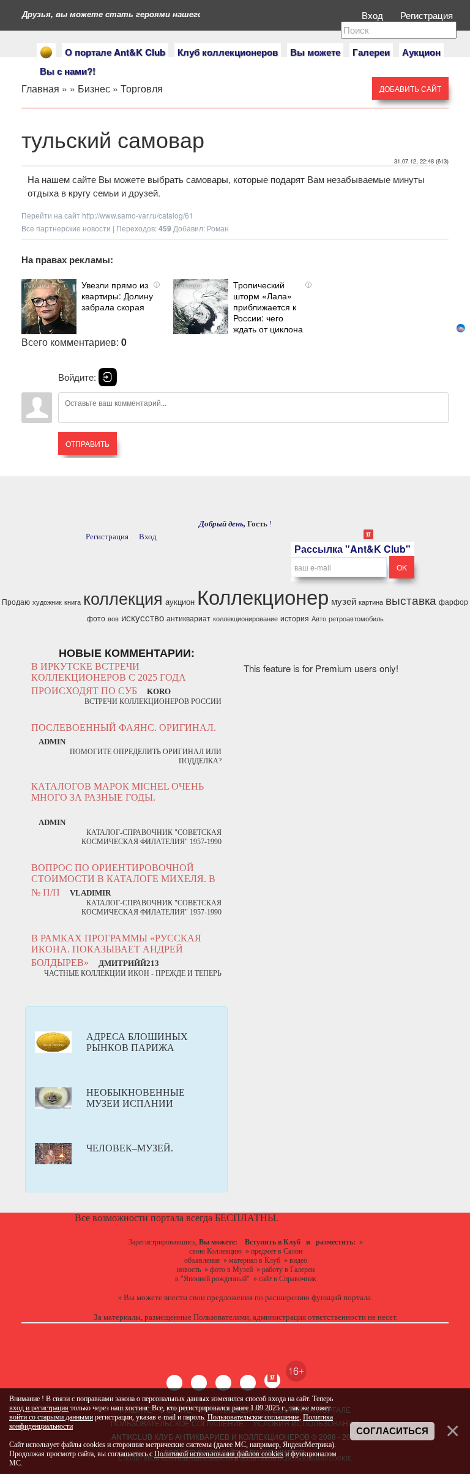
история (294, 618)
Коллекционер (263, 596)
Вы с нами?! (67, 71)
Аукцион (421, 52)
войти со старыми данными (51, 1417)
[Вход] (108, 377)
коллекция (123, 598)
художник (47, 602)
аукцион (180, 601)
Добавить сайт (410, 88)
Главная (40, 88)
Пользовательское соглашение (253, 1417)
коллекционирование (245, 618)
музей (343, 600)
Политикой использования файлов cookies (218, 1454)
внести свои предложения (208, 1297)
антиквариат (188, 618)
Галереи (371, 52)
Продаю (16, 601)
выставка (411, 600)
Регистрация (428, 15)
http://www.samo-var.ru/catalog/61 (137, 215)
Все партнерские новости (66, 228)
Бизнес (94, 88)
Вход (373, 15)
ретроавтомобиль (356, 618)
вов (113, 618)
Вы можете (315, 52)
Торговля (142, 88)
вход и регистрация (39, 1408)
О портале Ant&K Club (115, 52)
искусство (142, 617)
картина (371, 602)
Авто (318, 618)
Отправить (87, 443)
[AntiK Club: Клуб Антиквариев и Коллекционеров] (46, 52)
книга (72, 602)
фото (96, 618)
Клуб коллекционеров (227, 52)
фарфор (453, 601)
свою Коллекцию (215, 1251)
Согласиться (392, 1431)
